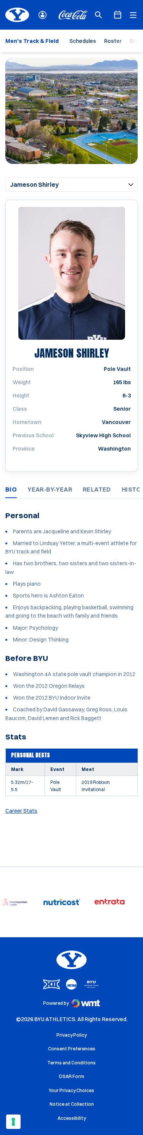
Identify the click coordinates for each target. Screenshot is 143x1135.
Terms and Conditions (71, 1063)
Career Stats (21, 810)
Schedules (82, 41)
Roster (113, 41)
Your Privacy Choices (71, 1090)
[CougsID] (42, 15)
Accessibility (72, 1118)
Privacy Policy (71, 1035)
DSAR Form (71, 1076)
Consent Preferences (71, 1048)
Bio (11, 489)
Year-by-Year (49, 489)
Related (97, 489)
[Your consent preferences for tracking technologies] (13, 1122)
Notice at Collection (72, 1104)
